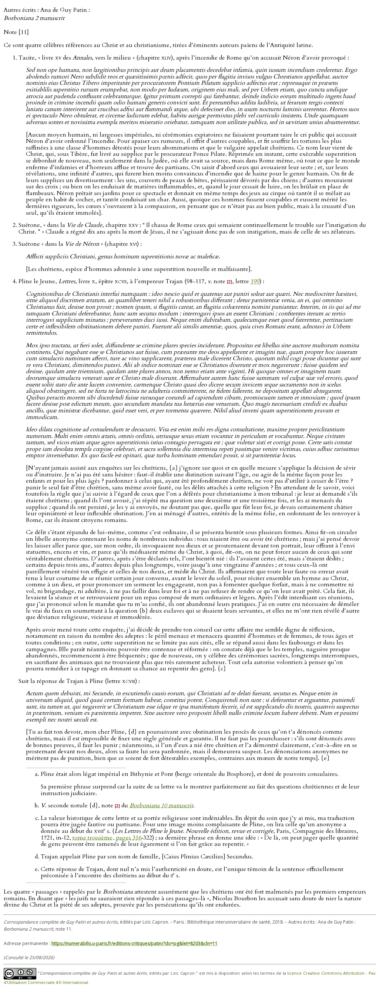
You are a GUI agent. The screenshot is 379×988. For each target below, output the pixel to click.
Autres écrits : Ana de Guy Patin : (47, 14)
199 (255, 281)
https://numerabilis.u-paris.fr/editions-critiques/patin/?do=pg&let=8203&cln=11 (134, 943)
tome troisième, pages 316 (107, 838)
